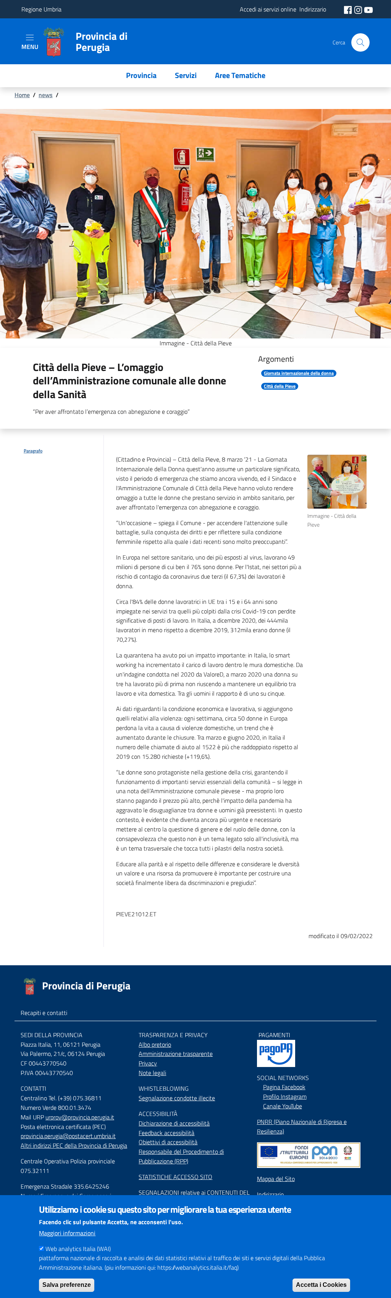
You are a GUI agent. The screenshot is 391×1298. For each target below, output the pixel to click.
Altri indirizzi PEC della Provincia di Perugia (74, 1145)
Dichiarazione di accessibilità (174, 1123)
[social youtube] (368, 9)
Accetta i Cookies (321, 1285)
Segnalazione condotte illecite (177, 1098)
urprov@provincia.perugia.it (79, 1117)
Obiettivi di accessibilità (168, 1142)
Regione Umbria (41, 9)
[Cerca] (360, 42)
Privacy (148, 1063)
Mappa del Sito (276, 1178)
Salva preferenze (66, 1285)
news (46, 94)
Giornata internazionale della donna (299, 373)
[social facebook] (348, 9)
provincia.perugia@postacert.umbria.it (68, 1135)
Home (22, 94)
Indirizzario (270, 1194)
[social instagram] (359, 9)
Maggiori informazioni (67, 1233)
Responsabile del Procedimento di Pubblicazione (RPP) (181, 1156)
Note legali (152, 1072)
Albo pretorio (155, 1044)
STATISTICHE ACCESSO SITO (175, 1176)
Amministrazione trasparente (176, 1053)
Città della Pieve (280, 386)
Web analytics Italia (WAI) (78, 1248)
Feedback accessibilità (166, 1132)
